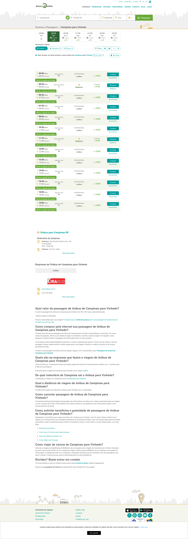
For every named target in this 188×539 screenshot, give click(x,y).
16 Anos (135, 1)
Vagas (78, 516)
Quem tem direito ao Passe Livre (50, 436)
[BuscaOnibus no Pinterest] (134, 515)
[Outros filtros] (118, 48)
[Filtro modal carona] (109, 48)
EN (146, 1)
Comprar (113, 74)
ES (143, 1)
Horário (41, 48)
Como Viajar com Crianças (48, 440)
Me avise (116, 55)
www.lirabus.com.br (48, 289)
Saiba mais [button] (144, 527)
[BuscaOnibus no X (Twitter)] (129, 515)
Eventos (135, 7)
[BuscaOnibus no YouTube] (145, 515)
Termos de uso (82, 519)
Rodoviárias (117, 7)
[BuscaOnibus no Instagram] (139, 515)
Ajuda (121, 1)
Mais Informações (68, 253)
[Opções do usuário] (150, 1)
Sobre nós (80, 510)
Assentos (55, 48)
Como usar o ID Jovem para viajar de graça (54, 432)
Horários (86, 7)
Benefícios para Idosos (47, 428)
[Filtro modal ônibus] (105, 48)
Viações (127, 7)
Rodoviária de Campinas (77, 378)
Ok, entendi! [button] (94, 533)
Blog (143, 7)
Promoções (97, 7)
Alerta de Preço (42, 513)
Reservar (113, 85)
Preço (68, 48)
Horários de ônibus (44, 510)
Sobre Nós (127, 1)
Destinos (107, 7)
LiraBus (85, 370)
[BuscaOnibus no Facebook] (150, 515)
